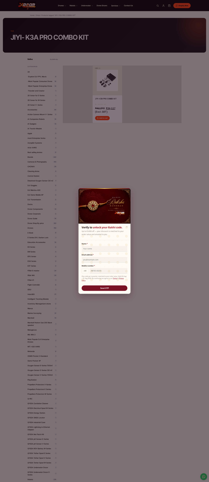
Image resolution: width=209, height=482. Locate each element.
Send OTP (104, 288)
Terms (115, 278)
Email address (88, 255)
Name (85, 244)
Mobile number (88, 266)
